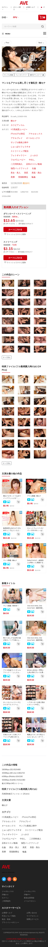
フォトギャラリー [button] (21, 75)
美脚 (13, 177)
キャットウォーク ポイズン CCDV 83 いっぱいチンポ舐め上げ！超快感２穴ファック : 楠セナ (36, 529)
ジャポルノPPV (29, 891)
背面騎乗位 (23, 177)
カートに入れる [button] (15, 229)
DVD (4, 17)
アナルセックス (35, 133)
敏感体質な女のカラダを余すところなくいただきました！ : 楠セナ (12, 529)
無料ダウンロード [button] (36, 75)
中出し (32, 159)
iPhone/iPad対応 (18, 133)
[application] (24, 58)
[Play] (24, 59)
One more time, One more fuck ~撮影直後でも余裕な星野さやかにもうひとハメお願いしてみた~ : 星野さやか (36, 639)
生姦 (34, 168)
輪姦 (34, 177)
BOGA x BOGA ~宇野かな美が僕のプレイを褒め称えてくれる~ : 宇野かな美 (36, 671)
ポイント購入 (17, 8)
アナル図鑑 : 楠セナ (34, 496)
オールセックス (33, 138)
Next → (41, 43)
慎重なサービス (33, 919)
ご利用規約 (6, 901)
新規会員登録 (29, 898)
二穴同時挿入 (17, 164)
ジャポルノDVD (8, 891)
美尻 (26, 172)
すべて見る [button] (6, 357)
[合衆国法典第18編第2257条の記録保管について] (24, 939)
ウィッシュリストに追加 (16, 234)
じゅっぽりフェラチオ (20, 146)
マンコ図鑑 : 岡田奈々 (11, 606)
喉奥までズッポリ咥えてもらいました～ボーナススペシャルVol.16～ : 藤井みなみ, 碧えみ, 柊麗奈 (36, 736)
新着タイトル (8, 583)
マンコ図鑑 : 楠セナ (10, 560)
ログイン (5, 7)
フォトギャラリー (18, 155)
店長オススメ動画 (34, 164)
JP (44, 7)
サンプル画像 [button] (8, 75)
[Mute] (39, 69)
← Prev (6, 43)
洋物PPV (27, 894)
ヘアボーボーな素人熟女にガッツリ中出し (36, 703)
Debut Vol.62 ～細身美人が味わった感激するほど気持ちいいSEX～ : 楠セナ (36, 561)
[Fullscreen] (43, 69)
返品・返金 (6, 919)
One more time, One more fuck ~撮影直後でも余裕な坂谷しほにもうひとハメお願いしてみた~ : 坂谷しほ (36, 607)
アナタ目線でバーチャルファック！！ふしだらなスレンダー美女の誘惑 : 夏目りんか (12, 671)
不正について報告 (9, 916)
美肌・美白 (36, 172)
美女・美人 (16, 172)
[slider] (17, 69)
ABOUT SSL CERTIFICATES (8, 872)
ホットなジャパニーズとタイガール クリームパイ (12, 703)
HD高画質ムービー (19, 129)
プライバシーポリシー (10, 922)
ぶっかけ (34, 155)
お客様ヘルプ (30, 7)
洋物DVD (5, 894)
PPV (15, 17)
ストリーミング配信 (19, 151)
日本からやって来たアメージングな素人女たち (12, 736)
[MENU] (44, 33)
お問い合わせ (32, 913)
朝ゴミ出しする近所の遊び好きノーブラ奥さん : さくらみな (12, 639)
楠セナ (14, 120)
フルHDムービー (18, 159)
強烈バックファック (19, 168)
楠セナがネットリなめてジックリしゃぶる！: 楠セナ (12, 497)
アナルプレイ (17, 138)
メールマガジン (30, 901)
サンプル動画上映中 (19, 142)
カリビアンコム (17, 125)
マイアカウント (33, 916)
